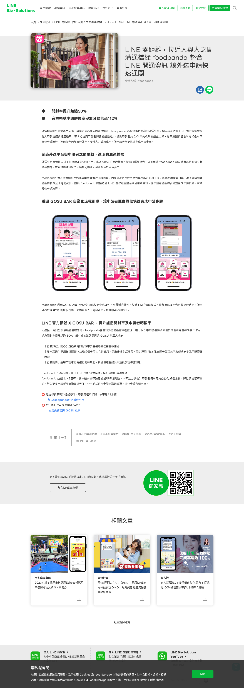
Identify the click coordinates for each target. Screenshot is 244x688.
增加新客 (176, 434)
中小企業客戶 (111, 434)
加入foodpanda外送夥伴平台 (66, 400)
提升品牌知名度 (87, 434)
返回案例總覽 (122, 622)
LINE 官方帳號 (87, 441)
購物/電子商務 (132, 434)
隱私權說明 (157, 680)
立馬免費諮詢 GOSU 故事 (64, 410)
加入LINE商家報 (68, 488)
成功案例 (45, 22)
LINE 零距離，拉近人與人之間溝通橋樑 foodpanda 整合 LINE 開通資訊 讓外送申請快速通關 (111, 22)
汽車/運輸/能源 (156, 434)
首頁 (33, 22)
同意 (202, 674)
